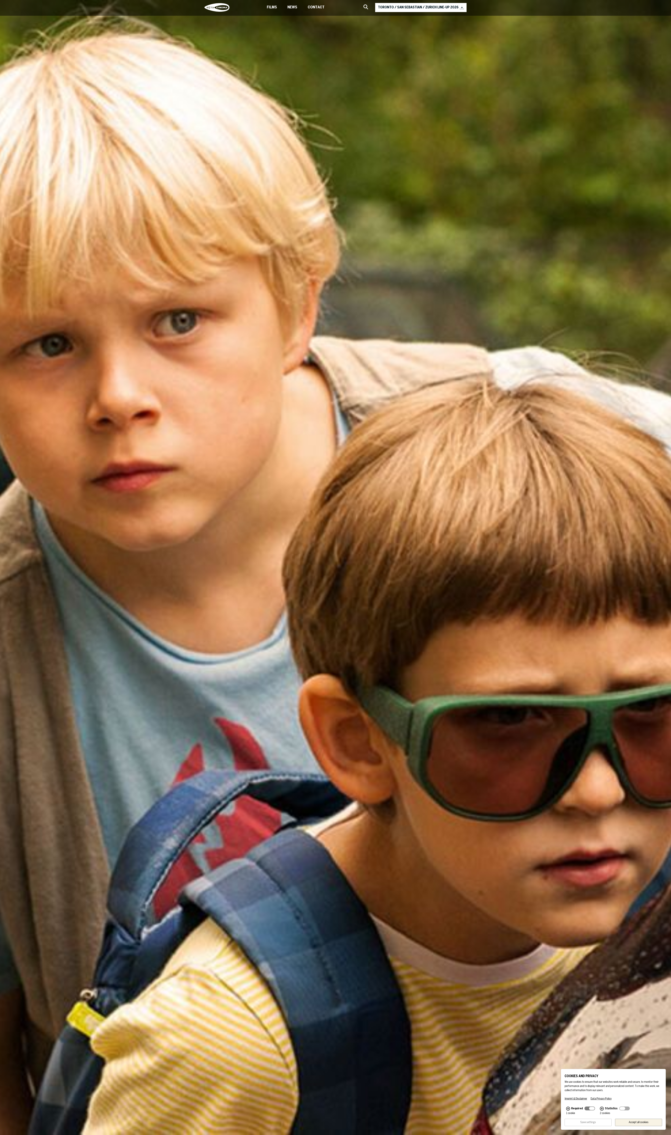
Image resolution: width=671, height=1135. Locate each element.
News (292, 7)
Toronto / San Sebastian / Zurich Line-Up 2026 (418, 7)
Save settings (588, 1122)
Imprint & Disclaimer (576, 1098)
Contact (316, 7)
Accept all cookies (638, 1122)
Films (272, 7)
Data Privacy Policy (601, 1098)
